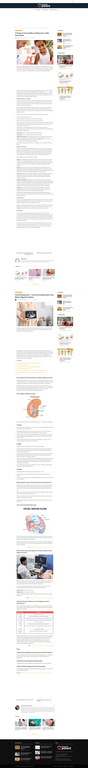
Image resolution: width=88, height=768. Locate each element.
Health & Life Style (18, 30)
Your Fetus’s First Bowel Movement (24, 368)
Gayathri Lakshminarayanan (22, 299)
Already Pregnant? (18, 292)
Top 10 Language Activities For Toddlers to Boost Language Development (65, 97)
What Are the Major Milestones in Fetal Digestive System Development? (31, 372)
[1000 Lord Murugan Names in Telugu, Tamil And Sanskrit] (59, 47)
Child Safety (38, 9)
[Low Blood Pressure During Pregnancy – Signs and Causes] (48, 722)
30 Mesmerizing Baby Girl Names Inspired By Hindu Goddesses (67, 34)
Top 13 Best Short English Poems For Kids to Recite (24, 699)
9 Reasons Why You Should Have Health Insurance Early (48, 278)
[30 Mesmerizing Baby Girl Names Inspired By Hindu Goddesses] (59, 34)
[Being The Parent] (44, 5)
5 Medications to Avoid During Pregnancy (34, 278)
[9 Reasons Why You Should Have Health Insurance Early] (48, 272)
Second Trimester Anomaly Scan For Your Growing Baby (42, 547)
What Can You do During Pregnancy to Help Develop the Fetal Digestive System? (32, 370)
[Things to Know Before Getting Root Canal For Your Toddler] (37, 757)
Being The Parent (31, 766)
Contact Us (55, 766)
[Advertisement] (44, 19)
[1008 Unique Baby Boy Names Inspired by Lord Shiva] (59, 40)
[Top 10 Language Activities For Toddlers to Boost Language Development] (65, 90)
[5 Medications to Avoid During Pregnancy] (35, 272)
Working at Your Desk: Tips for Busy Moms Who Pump (21, 278)
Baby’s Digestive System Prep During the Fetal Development (28, 366)
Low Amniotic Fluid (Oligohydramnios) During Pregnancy (42, 645)
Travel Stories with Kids (53, 9)
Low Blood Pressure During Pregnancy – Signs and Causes (48, 728)
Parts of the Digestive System (22, 364)
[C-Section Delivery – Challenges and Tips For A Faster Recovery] (35, 722)
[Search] (72, 1)
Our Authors (71, 766)
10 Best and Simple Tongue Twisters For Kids (44, 252)
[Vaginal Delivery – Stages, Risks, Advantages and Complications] (21, 722)
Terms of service (65, 766)
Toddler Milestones (45, 9)
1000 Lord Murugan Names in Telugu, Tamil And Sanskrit (68, 47)
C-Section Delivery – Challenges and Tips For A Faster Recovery (35, 728)
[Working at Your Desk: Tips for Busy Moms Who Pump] (21, 272)
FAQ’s (18, 374)
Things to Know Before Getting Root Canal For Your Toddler (46, 757)
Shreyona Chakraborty (63, 68)
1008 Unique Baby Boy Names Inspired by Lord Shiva (67, 40)
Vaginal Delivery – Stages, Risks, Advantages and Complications (21, 728)
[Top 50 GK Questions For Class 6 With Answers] (65, 59)
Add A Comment (35, 284)
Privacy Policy (60, 766)
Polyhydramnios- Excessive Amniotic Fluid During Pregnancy (41, 597)
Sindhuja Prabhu (62, 100)
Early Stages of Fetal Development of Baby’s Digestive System (29, 363)
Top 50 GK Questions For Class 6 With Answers (66, 66)
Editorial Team (24, 258)
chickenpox (46, 91)
